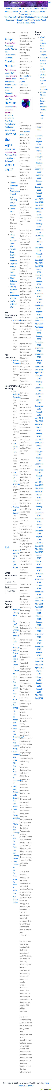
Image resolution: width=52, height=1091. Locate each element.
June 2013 (39, 661)
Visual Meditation (27, 17)
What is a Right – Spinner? (15, 8)
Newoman (9, 107)
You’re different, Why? (13, 304)
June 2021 (39, 260)
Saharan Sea (10, 130)
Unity (7, 158)
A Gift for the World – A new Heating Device (16, 847)
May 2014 (39, 604)
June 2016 (39, 485)
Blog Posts (24, 11)
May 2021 (39, 263)
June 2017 (39, 443)
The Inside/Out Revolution (17, 394)
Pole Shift (9, 121)
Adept (9, 39)
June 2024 (39, 148)
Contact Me (30, 23)
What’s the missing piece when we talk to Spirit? (43, 46)
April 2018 (39, 424)
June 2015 (39, 546)
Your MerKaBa (34, 20)
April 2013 (39, 668)
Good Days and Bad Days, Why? (13, 240)
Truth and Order (11, 155)
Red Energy (9, 127)
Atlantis (14, 49)
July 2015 (39, 543)
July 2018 (39, 418)
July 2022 (39, 199)
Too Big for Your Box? (13, 290)
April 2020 (39, 327)
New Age (8, 99)
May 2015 (39, 549)
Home (29, 8)
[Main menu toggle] (49, 2)
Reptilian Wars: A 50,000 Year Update (13, 269)
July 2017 (39, 439)
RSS (7, 547)
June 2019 (39, 366)
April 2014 (39, 607)
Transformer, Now (11, 17)
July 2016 (39, 482)
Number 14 (9, 118)
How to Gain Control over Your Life (13, 255)
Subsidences (10, 149)
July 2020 (39, 318)
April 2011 (39, 698)
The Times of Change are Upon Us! (16, 670)
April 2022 (39, 208)
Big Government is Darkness (10, 55)
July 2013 (39, 658)
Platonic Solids (41, 17)
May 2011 (39, 695)
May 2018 (39, 421)
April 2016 (39, 491)
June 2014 (39, 601)
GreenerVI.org (18, 320)
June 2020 (39, 321)
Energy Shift (9, 73)
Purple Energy (10, 124)
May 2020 (39, 324)
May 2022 (39, 205)
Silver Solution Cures (13, 281)
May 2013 (39, 665)
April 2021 (39, 266)
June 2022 (39, 202)
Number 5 (9, 115)
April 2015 (39, 552)
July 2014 (39, 597)
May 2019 (39, 369)
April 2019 (39, 373)
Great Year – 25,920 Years (16, 20)
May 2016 (39, 488)
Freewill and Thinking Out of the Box (13, 200)
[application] (26, 103)
